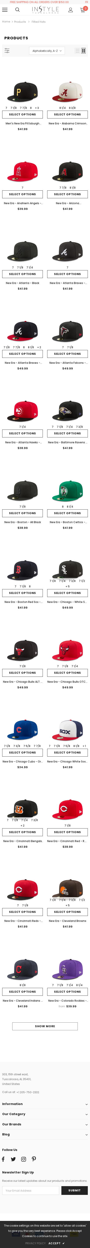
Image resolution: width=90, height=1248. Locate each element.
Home (6, 21)
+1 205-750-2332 (27, 1092)
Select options (22, 114)
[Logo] (45, 10)
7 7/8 (23, 108)
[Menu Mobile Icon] (4, 9)
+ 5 (68, 586)
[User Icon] (70, 10)
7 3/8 (79, 427)
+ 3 (37, 108)
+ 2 (39, 347)
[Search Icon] (21, 10)
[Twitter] (13, 1159)
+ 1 (84, 746)
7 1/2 (82, 581)
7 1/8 (13, 108)
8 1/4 (62, 108)
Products (20, 22)
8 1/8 (73, 188)
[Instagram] (24, 1159)
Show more (45, 1026)
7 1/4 (29, 267)
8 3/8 (72, 108)
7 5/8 (26, 746)
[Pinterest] (34, 1159)
